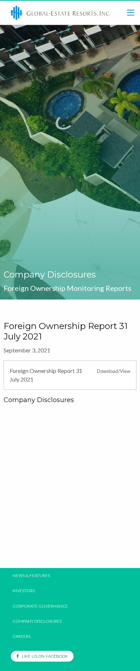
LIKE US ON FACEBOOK (43, 656)
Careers (22, 636)
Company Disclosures (37, 621)
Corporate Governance (40, 606)
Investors (24, 590)
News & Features (31, 575)
